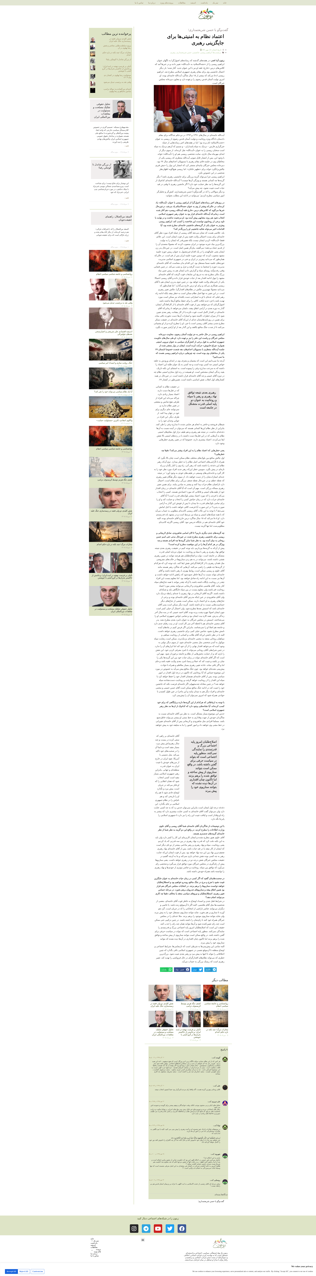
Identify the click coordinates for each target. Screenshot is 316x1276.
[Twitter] (170, 1228)
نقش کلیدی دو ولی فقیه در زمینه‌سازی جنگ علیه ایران (161, 1004)
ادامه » (127, 146)
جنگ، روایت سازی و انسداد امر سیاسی (115, 363)
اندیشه (193, 3)
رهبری (173, 52)
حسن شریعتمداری (184, 52)
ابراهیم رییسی (206, 52)
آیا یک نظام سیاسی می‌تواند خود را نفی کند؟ (113, 391)
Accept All (11, 1271)
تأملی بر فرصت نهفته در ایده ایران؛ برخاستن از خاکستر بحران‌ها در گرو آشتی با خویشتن (188, 1033)
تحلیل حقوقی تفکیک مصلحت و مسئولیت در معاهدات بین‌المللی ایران (162, 1032)
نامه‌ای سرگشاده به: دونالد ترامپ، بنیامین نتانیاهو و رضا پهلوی (117, 90)
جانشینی (195, 52)
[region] (158, 1269)
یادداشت (204, 3)
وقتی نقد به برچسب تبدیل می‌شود (117, 82)
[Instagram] (134, 1228)
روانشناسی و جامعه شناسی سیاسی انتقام (216, 1004)
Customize (37, 1271)
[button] (143, 1240)
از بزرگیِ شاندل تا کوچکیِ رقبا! (118, 59)
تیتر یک (215, 3)
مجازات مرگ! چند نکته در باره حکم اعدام (217, 1030)
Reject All (23, 1271)
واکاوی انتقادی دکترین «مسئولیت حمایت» (114, 420)
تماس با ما (139, 3)
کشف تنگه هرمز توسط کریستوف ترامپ (191, 1004)
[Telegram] (146, 1228)
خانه (225, 3)
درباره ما (151, 3)
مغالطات (182, 3)
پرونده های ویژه (166, 3)
